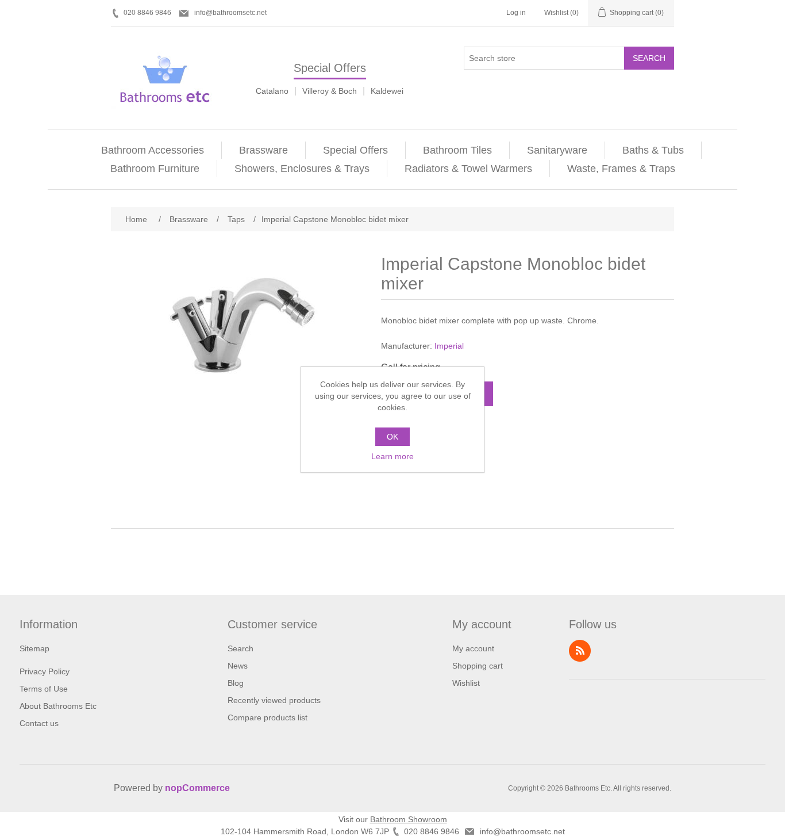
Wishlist (466, 683)
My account (473, 648)
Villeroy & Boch (329, 91)
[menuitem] (153, 150)
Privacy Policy (45, 671)
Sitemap (34, 648)
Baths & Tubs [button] (653, 150)
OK (392, 436)
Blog (236, 683)
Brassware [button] (263, 150)
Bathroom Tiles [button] (457, 150)
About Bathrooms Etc (58, 706)
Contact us (39, 723)
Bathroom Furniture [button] (154, 168)
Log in (516, 13)
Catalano (272, 91)
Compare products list (267, 717)
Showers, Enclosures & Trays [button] (302, 168)
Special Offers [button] (355, 150)
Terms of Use (44, 688)
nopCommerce (197, 788)
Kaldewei (387, 91)
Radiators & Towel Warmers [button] (468, 168)
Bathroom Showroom (408, 819)
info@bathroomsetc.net (230, 13)
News (238, 665)
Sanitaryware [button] (557, 150)
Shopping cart (477, 665)
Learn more (392, 456)
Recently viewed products (274, 700)
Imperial (449, 345)
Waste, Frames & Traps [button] (621, 168)
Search (649, 58)
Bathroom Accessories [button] (152, 150)
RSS (580, 651)
